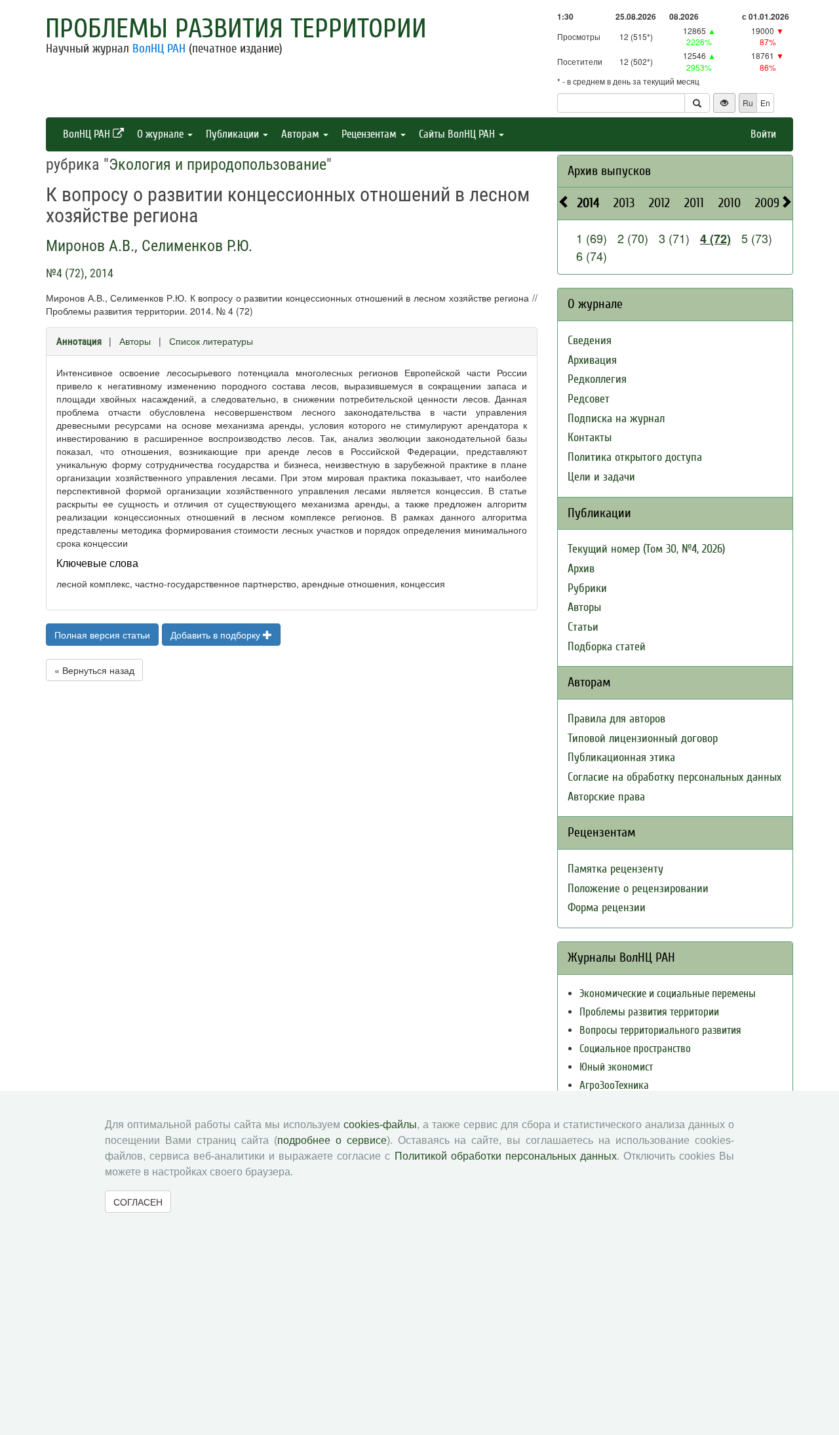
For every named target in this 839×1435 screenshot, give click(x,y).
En (765, 102)
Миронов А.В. (90, 246)
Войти (763, 134)
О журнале (161, 134)
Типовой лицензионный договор (643, 738)
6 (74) (591, 255)
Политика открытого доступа (635, 457)
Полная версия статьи (102, 634)
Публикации (234, 134)
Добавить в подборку (216, 634)
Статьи (583, 627)
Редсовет (589, 399)
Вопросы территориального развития (660, 1030)
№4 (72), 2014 (79, 273)
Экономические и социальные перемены (667, 993)
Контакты (590, 437)
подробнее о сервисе (332, 1140)
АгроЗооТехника (614, 1085)
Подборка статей (607, 647)
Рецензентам (370, 134)
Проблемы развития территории (236, 29)
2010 (729, 202)
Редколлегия (597, 379)
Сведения (590, 340)
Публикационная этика (621, 757)
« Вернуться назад (94, 670)
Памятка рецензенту (615, 869)
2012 (659, 202)
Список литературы (211, 340)
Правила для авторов (616, 719)
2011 (694, 202)
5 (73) (756, 237)
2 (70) (632, 237)
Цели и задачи (601, 477)
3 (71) (674, 237)
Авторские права (606, 797)
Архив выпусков (609, 170)
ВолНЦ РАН (158, 48)
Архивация (592, 360)
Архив (581, 569)
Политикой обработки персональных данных (506, 1156)
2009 (767, 202)
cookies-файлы (380, 1124)
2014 (588, 202)
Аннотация (79, 341)
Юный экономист (616, 1067)
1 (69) (591, 237)
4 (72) (715, 238)
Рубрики (587, 588)
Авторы (135, 340)
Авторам (301, 134)
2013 (624, 202)
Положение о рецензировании (638, 888)
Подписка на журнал (616, 418)
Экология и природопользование (217, 164)
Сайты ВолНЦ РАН (458, 134)
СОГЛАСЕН (138, 1201)
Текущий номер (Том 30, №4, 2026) (646, 549)
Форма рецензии (607, 907)
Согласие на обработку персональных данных (674, 777)
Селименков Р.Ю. (197, 246)
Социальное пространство (635, 1048)
